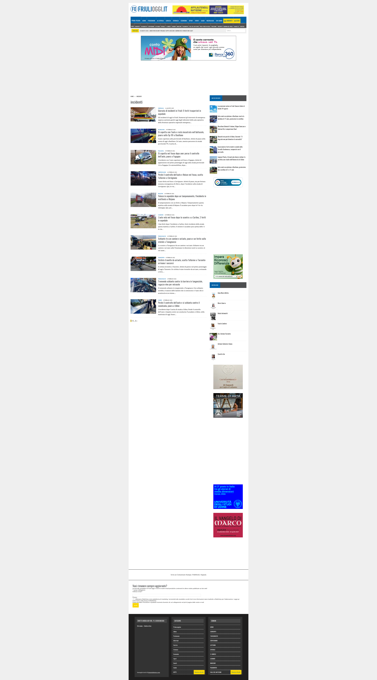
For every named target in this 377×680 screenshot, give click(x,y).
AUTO (174, 672)
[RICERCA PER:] (235, 30)
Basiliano (161, 129)
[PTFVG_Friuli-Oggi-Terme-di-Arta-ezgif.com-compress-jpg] (228, 416)
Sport (191, 21)
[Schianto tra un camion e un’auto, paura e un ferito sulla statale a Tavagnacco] (143, 248)
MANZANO (179, 26)
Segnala (203, 575)
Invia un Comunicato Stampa (181, 575)
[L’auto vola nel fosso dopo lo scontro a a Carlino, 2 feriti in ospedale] (143, 227)
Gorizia (168, 21)
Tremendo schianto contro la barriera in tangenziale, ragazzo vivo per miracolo (180, 282)
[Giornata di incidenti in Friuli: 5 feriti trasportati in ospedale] (143, 120)
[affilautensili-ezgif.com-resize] (208, 13)
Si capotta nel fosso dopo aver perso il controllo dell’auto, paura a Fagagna (178, 155)
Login (237, 21)
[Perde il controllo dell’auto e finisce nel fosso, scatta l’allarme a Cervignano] (143, 184)
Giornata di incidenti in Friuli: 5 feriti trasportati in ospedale (179, 112)
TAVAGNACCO (144, 26)
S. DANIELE (168, 26)
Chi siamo (219, 21)
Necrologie (210, 21)
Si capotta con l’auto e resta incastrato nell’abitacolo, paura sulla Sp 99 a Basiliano (181, 133)
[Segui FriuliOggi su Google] (228, 182)
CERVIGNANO (151, 26)
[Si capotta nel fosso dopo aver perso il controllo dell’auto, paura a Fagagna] (143, 163)
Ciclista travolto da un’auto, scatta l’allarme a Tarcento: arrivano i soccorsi (182, 261)
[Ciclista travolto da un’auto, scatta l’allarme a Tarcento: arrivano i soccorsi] (143, 270)
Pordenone (151, 21)
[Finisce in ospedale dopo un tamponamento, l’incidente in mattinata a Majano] (143, 206)
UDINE (132, 26)
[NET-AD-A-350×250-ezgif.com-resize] (228, 277)
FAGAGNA (161, 151)
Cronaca (176, 21)
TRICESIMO (213, 26)
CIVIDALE (163, 26)
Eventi (197, 21)
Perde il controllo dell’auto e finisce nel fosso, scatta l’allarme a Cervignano (180, 176)
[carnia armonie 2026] (228, 388)
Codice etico (147, 626)
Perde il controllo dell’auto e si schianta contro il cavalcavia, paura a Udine (179, 304)
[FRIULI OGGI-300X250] (228, 536)
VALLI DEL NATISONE (194, 26)
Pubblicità (196, 575)
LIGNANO (174, 26)
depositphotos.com (154, 672)
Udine (144, 21)
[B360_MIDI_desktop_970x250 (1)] (188, 59)
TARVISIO (242, 26)
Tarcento (161, 257)
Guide (203, 21)
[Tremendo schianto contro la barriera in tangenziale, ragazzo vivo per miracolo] (143, 291)
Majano (160, 193)
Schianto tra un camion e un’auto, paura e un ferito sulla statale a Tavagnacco (182, 240)
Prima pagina (136, 20)
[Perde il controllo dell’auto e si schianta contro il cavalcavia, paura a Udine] (143, 312)
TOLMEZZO (236, 26)
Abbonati (229, 21)
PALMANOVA (185, 26)
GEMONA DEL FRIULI (228, 26)
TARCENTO (220, 26)
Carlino (160, 215)
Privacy (135, 597)
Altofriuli (160, 21)
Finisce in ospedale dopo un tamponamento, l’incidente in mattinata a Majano (182, 197)
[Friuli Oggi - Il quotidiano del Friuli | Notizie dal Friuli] (149, 9)
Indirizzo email (137, 591)
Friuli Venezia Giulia (205, 26)
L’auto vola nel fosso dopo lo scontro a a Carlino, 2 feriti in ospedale (182, 219)
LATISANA (157, 26)
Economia (184, 21)
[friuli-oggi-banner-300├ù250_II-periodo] (228, 507)
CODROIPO (137, 26)
